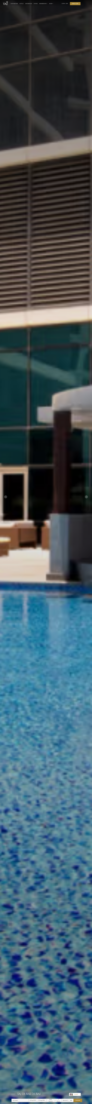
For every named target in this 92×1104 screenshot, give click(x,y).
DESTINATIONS (14, 3)
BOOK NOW (78, 1100)
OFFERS (35, 3)
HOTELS (21, 3)
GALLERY (76, 1094)
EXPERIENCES (28, 3)
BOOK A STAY (75, 3)
